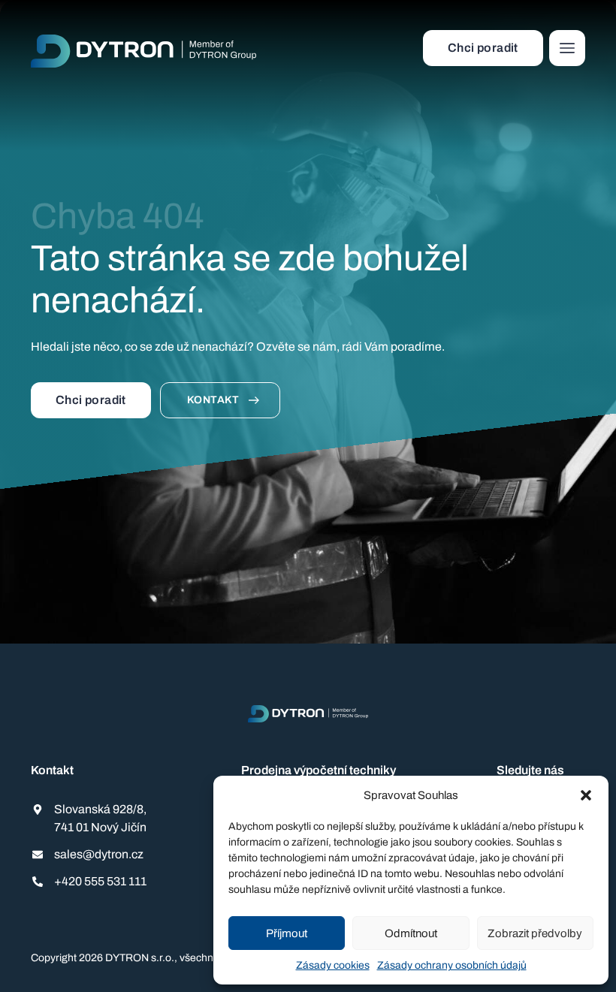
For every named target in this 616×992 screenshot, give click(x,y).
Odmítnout (411, 933)
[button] (585, 795)
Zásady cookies (333, 965)
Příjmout (286, 933)
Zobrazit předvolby (535, 933)
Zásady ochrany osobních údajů (452, 965)
